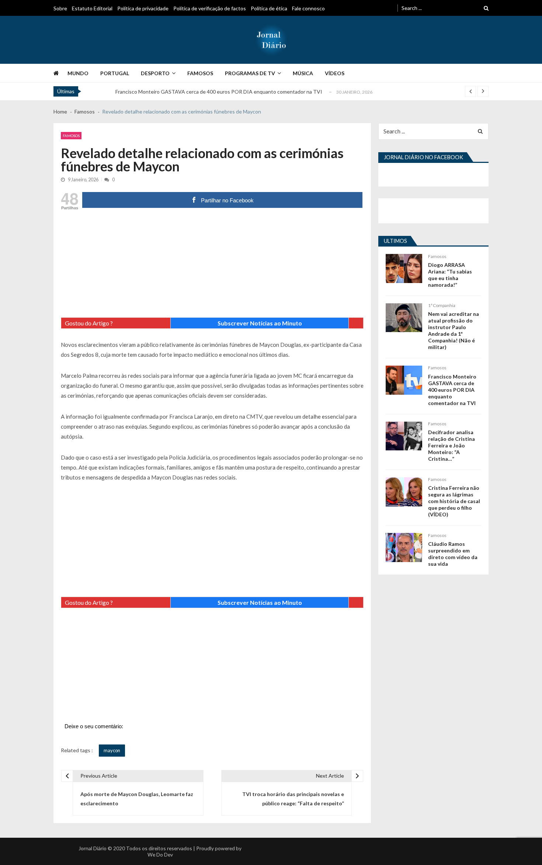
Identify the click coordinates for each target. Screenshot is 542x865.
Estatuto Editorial (92, 8)
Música (303, 73)
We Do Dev (160, 854)
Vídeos (334, 73)
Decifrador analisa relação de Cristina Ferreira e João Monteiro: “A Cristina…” (451, 445)
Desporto (155, 73)
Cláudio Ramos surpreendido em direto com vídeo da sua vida (452, 554)
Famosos (200, 73)
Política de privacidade (142, 8)
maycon (112, 750)
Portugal (114, 73)
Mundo (77, 73)
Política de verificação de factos (209, 8)
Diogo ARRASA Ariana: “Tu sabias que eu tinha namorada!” (450, 275)
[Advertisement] (212, 265)
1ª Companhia (441, 305)
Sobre (60, 8)
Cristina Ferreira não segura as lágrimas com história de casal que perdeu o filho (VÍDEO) (454, 501)
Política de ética (269, 8)
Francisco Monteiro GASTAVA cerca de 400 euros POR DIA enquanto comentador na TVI (218, 91)
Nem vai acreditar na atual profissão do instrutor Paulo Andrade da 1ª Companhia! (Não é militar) (453, 330)
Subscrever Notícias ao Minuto (260, 323)
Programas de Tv (250, 73)
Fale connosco (308, 8)
